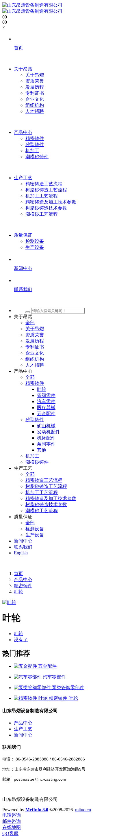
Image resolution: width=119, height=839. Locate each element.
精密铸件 (23, 585)
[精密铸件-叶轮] (31, 698)
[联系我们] (65, 300)
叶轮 (18, 591)
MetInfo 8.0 (36, 809)
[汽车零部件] (28, 676)
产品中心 (23, 579)
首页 (18, 573)
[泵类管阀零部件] (33, 687)
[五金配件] (26, 666)
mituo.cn (83, 809)
